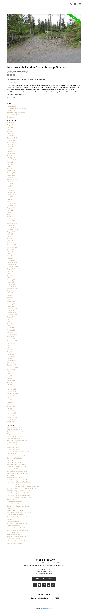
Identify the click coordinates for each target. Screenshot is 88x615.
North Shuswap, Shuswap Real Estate (22, 73)
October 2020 (11, 227)
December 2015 (12, 334)
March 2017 (11, 302)
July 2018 (10, 271)
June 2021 (10, 212)
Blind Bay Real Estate (14, 438)
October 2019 (11, 245)
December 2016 (12, 308)
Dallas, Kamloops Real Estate (16, 456)
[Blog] (53, 585)
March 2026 (11, 136)
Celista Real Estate (13, 445)
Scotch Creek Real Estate (15, 510)
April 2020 (10, 240)
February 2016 (11, 330)
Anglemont (10, 434)
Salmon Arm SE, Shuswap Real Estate (19, 504)
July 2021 (10, 210)
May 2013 (10, 402)
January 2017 (11, 306)
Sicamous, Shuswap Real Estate (17, 523)
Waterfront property (13, 539)
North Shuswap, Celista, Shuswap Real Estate (21, 488)
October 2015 (11, 339)
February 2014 (11, 382)
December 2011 (12, 419)
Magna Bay (10, 475)
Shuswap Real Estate (13, 115)
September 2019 (12, 247)
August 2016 (11, 317)
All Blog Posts (11, 106)
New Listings (11, 110)
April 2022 (10, 201)
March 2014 (11, 380)
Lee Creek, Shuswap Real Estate (17, 471)
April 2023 (10, 188)
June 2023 (10, 184)
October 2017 (11, 286)
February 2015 (11, 356)
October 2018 (11, 265)
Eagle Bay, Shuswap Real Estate (17, 465)
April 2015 (10, 352)
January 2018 (11, 282)
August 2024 (11, 162)
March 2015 (11, 354)
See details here (12, 82)
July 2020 (10, 234)
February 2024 (11, 173)
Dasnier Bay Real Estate (14, 458)
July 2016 (10, 319)
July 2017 (10, 293)
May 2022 (10, 199)
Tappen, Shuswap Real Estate (16, 536)
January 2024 (11, 175)
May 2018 (10, 275)
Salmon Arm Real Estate (14, 502)
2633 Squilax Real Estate (15, 427)
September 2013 (12, 393)
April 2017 (10, 299)
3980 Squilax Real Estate (15, 430)
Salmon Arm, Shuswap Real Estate (18, 506)
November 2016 (12, 310)
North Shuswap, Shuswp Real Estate (18, 495)
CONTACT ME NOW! (44, 579)
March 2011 (11, 422)
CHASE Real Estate (13, 449)
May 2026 (10, 131)
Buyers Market (12, 443)
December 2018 (12, 262)
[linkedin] (48, 585)
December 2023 (12, 177)
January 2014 (11, 385)
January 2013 (11, 409)
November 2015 (12, 337)
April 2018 (10, 278)
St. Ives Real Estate (13, 532)
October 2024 (11, 160)
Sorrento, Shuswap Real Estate (17, 528)
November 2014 (12, 363)
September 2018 (12, 267)
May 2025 (10, 149)
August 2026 (11, 125)
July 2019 (10, 251)
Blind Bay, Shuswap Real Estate (17, 440)
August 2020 (11, 232)
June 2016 (10, 321)
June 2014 (10, 374)
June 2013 (10, 400)
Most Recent (11, 123)
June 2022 (10, 197)
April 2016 (10, 326)
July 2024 (10, 164)
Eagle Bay (10, 460)
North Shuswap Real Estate (16, 113)
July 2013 (10, 398)
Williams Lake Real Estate (15, 543)
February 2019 (11, 260)
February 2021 (11, 219)
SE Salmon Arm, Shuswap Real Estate (19, 513)
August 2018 (11, 269)
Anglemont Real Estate (14, 436)
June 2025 (10, 147)
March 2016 (11, 328)
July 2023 (10, 182)
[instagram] (44, 585)
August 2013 (11, 395)
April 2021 (10, 214)
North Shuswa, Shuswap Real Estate (18, 482)
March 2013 (11, 406)
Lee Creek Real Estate (14, 469)
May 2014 (10, 376)
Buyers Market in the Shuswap (17, 108)
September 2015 (12, 341)
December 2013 (12, 387)
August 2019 (11, 249)
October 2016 (11, 313)
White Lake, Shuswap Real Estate (17, 541)
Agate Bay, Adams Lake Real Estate (18, 432)
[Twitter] (39, 585)
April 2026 (10, 134)
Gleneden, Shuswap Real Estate (17, 467)
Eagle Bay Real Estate (14, 462)
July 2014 (10, 371)
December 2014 (12, 361)
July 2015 (10, 345)
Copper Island (11, 454)
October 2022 (11, 195)
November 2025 (12, 140)
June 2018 (10, 273)
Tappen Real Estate (13, 534)
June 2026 (10, 129)
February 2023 (11, 190)
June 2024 (10, 166)
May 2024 (10, 169)
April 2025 (10, 151)
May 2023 (10, 186)
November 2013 (12, 389)
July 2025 (10, 144)
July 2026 (10, 127)
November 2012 (12, 413)
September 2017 (12, 289)
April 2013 (10, 404)
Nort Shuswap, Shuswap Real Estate (18, 480)
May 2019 (10, 256)
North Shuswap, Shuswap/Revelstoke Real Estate (23, 493)
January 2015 (11, 358)
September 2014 (12, 367)
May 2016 (10, 323)
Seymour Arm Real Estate (15, 515)
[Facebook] (35, 585)
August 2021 (11, 208)
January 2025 (11, 158)
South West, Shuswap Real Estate (18, 530)
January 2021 (11, 221)
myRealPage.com (47, 608)
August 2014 (11, 369)
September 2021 (12, 206)
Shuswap (10, 519)
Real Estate (10, 499)
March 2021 (11, 217)
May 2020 (10, 238)
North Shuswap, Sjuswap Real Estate (19, 497)
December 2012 (12, 411)
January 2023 (11, 192)
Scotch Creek (11, 508)
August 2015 (11, 343)
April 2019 (10, 258)
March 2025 (11, 153)
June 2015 (10, 347)
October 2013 (11, 391)
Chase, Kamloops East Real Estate (18, 451)
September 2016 (12, 315)
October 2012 (11, 415)
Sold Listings (11, 117)
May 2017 (10, 297)
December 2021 (12, 203)
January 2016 (11, 332)
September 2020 (12, 230)
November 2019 (12, 243)
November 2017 (12, 284)
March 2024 (11, 171)
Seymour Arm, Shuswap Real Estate (18, 517)
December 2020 (12, 223)
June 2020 (10, 236)
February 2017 (11, 304)
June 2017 (10, 295)
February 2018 (11, 280)
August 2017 (11, 291)
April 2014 (10, 378)
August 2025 (11, 142)
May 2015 (10, 350)
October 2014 (11, 365)
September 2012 (12, 417)
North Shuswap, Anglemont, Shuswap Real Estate (23, 486)
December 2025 (12, 138)
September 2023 (12, 179)
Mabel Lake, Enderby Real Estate (17, 473)
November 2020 (12, 225)
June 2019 (10, 254)
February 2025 (11, 155)
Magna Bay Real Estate (14, 478)
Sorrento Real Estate (13, 526)
